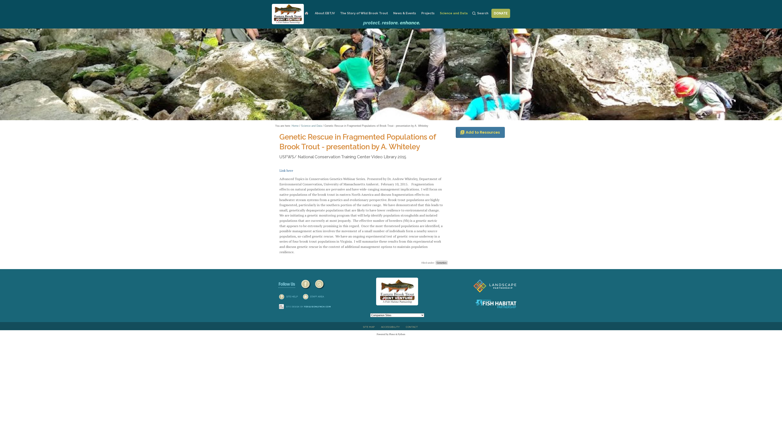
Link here (286, 170)
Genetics (442, 262)
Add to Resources (480, 132)
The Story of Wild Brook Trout (364, 13)
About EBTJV (325, 13)
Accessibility (390, 327)
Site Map (369, 327)
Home (306, 13)
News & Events (404, 13)
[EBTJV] (288, 14)
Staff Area (317, 296)
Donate (501, 13)
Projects (428, 13)
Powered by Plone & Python (391, 334)
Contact (412, 327)
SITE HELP (292, 296)
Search (482, 13)
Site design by (308, 307)
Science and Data (454, 13)
